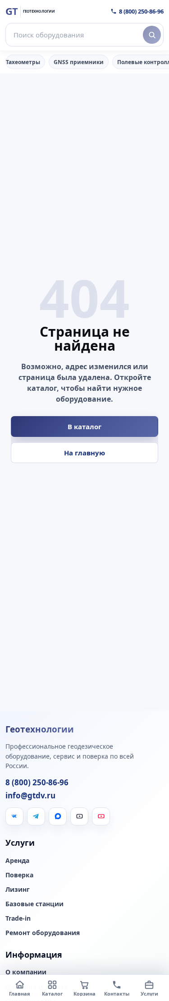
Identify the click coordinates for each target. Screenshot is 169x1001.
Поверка (19, 875)
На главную (84, 452)
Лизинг (17, 889)
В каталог (84, 426)
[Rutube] (79, 816)
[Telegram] (36, 816)
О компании (25, 972)
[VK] (14, 816)
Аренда (17, 861)
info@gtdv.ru (30, 795)
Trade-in (18, 918)
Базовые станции (34, 904)
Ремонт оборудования (42, 933)
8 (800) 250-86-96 (141, 11)
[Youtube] (101, 816)
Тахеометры (23, 62)
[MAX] (58, 816)
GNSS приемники (79, 62)
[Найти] (152, 35)
